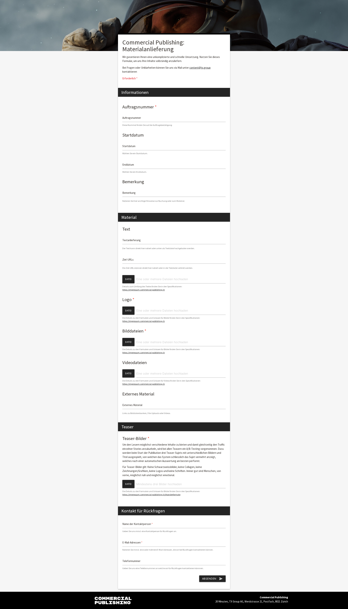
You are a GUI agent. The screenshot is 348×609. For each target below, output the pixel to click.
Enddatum (128, 164)
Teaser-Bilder (135, 438)
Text (126, 229)
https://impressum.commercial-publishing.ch (143, 289)
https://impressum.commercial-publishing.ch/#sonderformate (151, 494)
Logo (128, 299)
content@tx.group (200, 67)
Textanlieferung (131, 240)
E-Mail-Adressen (132, 542)
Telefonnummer (131, 561)
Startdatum (133, 135)
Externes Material (138, 393)
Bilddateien (134, 330)
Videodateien (134, 362)
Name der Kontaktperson (137, 524)
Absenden (212, 578)
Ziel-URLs (128, 259)
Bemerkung (133, 181)
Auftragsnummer (139, 106)
